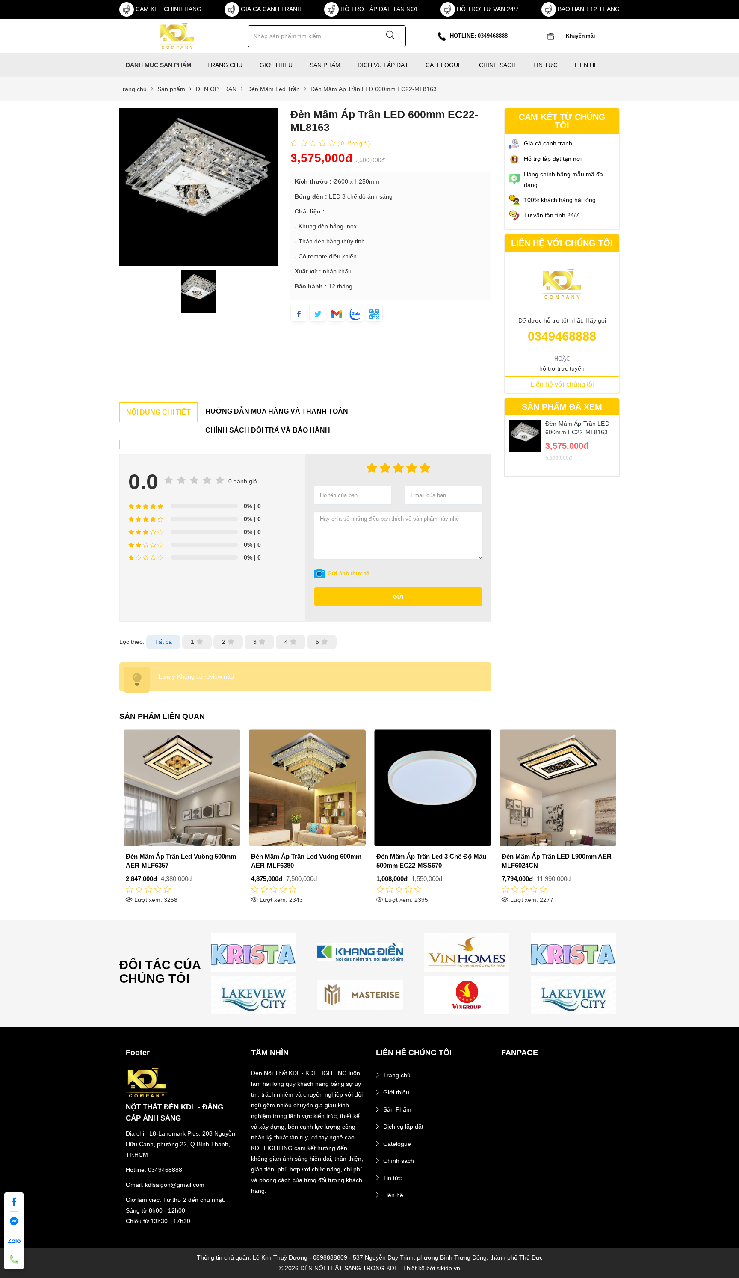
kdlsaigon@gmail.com (174, 1184)
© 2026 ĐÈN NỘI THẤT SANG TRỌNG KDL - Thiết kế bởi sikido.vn (369, 1268)
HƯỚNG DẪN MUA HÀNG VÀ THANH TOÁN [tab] (276, 411)
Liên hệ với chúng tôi (562, 384)
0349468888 (562, 336)
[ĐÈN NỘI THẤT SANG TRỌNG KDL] (177, 35)
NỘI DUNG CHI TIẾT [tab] (158, 412)
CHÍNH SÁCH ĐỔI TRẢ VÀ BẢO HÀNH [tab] (267, 430)
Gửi (398, 597)
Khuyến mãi (580, 36)
